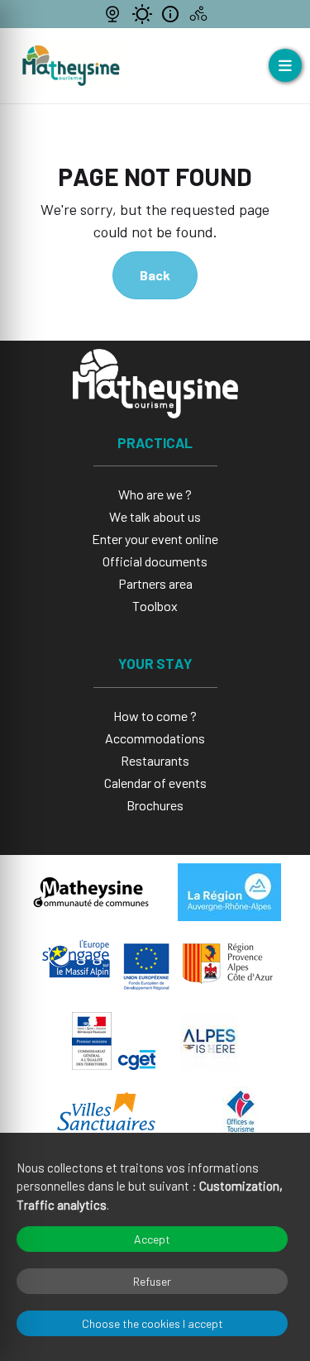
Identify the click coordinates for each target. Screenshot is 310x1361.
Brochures (155, 805)
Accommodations (155, 738)
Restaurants (155, 760)
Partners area (155, 583)
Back (155, 275)
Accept (152, 1239)
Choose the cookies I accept (152, 1323)
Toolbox (155, 606)
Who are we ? (155, 494)
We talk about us (155, 516)
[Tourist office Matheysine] (71, 65)
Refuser (152, 1281)
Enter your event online (155, 539)
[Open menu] (285, 65)
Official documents (155, 561)
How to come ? (155, 715)
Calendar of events (155, 782)
